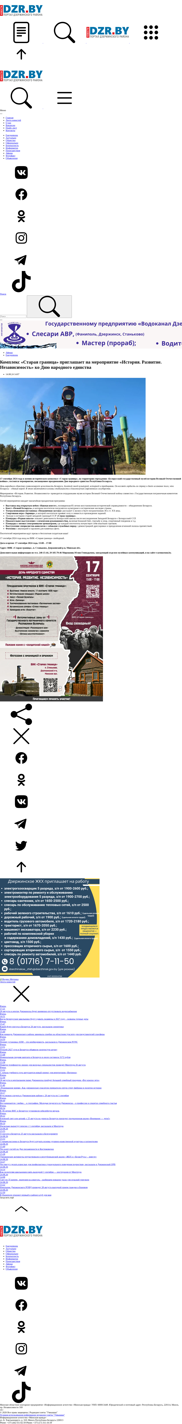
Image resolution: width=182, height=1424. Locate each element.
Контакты (10, 130)
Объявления (11, 158)
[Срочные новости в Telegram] (91, 260)
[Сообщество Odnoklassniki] (91, 216)
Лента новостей (13, 120)
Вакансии (10, 125)
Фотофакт (10, 155)
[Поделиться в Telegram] (91, 824)
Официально (12, 143)
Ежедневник (12, 135)
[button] (21, 42)
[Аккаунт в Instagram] (91, 238)
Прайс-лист (11, 128)
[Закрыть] (1, 113)
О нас (8, 123)
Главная (9, 118)
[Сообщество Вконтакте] (91, 173)
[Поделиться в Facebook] (91, 758)
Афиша (9, 153)
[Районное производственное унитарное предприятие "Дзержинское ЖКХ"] (50, 977)
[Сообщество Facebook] (91, 195)
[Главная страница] (108, 42)
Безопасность (12, 145)
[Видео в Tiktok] (91, 282)
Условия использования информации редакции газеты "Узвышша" (32, 1415)
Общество (10, 140)
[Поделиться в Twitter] (91, 845)
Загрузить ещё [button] (7, 1197)
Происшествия (13, 150)
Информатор (12, 148)
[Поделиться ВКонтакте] (91, 802)
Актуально (11, 138)
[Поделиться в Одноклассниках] (91, 780)
